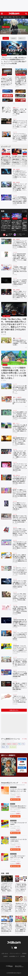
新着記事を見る (14, 710)
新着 (2, 17)
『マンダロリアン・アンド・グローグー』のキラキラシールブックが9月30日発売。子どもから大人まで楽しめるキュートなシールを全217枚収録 (20, 571)
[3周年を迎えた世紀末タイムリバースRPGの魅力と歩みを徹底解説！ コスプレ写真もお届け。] (6, 340)
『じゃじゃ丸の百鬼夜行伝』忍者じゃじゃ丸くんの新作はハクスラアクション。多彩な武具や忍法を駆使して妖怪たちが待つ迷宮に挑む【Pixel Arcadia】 (20, 200)
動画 (2, 211)
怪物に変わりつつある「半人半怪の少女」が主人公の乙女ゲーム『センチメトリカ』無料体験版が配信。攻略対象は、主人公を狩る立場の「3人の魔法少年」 (20, 519)
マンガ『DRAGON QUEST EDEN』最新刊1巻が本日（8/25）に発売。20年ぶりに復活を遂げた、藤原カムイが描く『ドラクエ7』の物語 (20, 257)
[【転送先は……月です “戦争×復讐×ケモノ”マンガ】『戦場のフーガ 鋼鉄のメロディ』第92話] (6, 110)
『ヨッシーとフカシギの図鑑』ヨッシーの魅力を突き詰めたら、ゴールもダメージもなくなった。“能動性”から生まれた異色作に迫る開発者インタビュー (20, 927)
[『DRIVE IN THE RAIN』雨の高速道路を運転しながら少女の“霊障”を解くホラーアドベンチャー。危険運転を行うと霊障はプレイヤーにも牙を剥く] (6, 620)
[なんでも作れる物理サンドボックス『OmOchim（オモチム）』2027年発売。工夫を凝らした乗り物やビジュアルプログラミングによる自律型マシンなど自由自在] (6, 412)
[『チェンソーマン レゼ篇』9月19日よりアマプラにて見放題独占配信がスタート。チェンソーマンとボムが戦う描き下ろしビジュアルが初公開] (14, 48)
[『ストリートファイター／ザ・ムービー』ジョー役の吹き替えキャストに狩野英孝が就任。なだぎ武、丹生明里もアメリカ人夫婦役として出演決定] (6, 134)
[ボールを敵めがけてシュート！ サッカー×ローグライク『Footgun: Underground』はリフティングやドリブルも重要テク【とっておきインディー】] (6, 171)
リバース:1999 (18, 338)
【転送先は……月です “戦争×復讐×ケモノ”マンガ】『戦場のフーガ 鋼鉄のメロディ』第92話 (19, 111)
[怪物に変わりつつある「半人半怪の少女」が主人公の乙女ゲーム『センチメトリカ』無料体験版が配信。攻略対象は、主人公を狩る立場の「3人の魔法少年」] (6, 516)
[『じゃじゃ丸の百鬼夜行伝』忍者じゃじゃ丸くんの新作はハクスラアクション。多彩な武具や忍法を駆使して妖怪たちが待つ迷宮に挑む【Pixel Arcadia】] (6, 197)
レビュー (15, 119)
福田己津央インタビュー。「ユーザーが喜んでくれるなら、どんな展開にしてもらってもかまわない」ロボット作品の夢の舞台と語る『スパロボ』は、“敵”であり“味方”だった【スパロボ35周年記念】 (6, 927)
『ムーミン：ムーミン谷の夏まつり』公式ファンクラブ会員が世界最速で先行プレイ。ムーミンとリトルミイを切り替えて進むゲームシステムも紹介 (6, 80)
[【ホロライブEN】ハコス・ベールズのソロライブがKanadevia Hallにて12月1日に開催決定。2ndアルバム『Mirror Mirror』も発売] (6, 529)
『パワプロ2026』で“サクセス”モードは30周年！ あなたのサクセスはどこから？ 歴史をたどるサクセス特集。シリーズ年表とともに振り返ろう (6, 907)
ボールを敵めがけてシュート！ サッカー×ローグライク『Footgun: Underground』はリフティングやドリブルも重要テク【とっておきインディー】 (20, 174)
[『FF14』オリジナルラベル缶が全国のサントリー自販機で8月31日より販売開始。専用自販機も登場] (6, 672)
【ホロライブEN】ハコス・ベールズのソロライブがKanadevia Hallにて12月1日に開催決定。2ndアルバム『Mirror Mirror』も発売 (20, 532)
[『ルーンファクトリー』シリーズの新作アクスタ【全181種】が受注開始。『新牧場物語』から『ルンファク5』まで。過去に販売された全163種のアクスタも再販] (6, 659)
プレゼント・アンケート (6, 154)
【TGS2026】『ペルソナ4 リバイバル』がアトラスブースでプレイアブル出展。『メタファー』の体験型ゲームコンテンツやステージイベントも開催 (20, 649)
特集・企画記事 (16, 169)
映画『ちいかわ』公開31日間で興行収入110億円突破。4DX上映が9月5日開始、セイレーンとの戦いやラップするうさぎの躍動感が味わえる (20, 558)
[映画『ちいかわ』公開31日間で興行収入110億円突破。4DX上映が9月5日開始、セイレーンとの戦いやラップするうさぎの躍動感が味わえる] (6, 555)
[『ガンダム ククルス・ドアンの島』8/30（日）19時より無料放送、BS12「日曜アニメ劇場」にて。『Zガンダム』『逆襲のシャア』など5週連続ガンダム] (6, 451)
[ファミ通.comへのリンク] (14, 13)
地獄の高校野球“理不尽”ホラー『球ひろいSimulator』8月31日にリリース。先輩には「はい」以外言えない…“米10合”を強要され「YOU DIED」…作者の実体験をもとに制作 (20, 441)
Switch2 (6, 17)
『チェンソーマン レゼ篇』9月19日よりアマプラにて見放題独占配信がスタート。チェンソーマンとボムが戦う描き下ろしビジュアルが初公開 (13, 60)
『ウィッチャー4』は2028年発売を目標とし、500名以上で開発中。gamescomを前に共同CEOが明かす (20, 282)
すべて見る (24, 211)
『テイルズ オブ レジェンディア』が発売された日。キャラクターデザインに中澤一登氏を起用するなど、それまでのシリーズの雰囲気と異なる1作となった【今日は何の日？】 (20, 244)
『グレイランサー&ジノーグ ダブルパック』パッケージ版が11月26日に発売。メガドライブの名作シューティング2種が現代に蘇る (20, 467)
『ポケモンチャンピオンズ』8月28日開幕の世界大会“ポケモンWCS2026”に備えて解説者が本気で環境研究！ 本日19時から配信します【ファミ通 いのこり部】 (20, 480)
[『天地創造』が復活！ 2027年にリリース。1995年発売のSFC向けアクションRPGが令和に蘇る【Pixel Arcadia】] (6, 267)
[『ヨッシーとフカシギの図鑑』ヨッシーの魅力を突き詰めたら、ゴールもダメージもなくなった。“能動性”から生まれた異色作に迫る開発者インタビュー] (21, 919)
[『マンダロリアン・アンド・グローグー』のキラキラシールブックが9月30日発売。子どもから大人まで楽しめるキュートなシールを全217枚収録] (6, 568)
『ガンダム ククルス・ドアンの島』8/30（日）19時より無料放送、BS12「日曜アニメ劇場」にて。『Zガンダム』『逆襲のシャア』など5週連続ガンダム (19, 454)
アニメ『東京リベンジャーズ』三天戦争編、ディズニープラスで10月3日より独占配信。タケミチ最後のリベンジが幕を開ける (20, 506)
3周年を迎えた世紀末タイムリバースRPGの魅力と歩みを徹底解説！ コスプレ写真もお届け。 (20, 342)
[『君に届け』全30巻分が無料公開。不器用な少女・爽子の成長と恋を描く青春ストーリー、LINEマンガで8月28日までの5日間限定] (6, 607)
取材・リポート (5, 27)
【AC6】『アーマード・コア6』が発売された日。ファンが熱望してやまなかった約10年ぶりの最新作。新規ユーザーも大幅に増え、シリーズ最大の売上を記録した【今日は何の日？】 (20, 187)
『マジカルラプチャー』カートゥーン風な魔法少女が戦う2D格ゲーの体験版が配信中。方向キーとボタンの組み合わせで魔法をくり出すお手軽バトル (20, 545)
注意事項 (5, 956)
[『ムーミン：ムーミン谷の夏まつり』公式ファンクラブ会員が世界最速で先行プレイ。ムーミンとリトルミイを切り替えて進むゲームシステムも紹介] (7, 71)
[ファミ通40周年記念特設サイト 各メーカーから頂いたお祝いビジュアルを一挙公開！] (6, 399)
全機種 (3, 744)
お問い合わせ (5, 953)
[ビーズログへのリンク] (19, 966)
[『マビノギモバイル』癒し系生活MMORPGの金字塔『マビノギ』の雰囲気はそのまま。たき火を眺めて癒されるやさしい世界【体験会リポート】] (14, 26)
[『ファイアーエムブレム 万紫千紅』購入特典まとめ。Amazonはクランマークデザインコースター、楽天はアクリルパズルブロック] (21, 878)
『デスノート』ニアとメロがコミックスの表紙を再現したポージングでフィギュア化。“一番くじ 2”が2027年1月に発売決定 (20, 636)
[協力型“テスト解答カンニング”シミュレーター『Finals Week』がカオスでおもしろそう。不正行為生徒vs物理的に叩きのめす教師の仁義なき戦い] (6, 490)
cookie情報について (14, 956)
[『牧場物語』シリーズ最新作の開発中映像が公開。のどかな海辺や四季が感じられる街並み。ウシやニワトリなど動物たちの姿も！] (14, 358)
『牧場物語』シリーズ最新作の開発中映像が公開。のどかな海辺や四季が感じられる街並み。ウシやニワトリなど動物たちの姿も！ (13, 372)
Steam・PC (5, 747)
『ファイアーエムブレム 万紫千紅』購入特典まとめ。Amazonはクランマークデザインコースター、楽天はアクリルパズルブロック (20, 887)
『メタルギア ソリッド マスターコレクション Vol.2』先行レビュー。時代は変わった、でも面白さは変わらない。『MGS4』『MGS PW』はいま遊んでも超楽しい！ (6, 887)
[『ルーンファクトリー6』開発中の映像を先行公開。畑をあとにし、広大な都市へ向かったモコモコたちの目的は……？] (6, 386)
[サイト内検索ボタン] (26, 13)
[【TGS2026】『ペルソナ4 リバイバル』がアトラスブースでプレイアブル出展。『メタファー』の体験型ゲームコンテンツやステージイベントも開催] (6, 646)
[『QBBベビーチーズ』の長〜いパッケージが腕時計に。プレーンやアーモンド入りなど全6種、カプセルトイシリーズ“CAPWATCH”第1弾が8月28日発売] (6, 697)
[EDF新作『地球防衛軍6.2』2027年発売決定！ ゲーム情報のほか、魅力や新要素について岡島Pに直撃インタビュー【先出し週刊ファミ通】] (21, 71)
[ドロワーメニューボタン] (2, 13)
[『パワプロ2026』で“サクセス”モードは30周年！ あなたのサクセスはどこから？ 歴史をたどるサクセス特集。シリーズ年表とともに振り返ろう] (7, 899)
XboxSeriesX (13, 747)
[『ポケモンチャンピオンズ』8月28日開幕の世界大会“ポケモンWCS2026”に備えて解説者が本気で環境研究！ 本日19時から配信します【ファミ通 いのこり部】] (6, 477)
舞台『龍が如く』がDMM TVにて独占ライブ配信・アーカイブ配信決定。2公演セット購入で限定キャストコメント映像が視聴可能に (20, 686)
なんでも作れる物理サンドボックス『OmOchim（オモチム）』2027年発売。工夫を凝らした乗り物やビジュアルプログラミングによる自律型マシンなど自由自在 (20, 415)
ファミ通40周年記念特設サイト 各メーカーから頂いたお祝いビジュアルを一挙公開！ (20, 401)
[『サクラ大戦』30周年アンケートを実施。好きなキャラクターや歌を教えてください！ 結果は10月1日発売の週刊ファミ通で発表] (6, 151)
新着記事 (13, 38)
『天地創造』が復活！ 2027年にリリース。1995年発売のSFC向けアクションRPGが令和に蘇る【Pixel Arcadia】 (20, 270)
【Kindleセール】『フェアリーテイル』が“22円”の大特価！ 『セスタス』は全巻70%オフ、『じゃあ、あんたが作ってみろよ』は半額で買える (21, 907)
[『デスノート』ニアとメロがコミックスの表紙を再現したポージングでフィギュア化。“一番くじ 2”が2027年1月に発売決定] (6, 633)
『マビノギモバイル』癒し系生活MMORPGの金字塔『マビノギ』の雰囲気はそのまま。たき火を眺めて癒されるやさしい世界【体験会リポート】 (13, 30)
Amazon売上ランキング (9, 783)
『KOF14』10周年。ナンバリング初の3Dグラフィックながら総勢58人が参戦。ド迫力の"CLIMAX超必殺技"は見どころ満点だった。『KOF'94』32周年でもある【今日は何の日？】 (20, 294)
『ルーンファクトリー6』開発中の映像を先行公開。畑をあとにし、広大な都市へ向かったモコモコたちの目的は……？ (20, 389)
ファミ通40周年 (18, 397)
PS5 (14, 17)
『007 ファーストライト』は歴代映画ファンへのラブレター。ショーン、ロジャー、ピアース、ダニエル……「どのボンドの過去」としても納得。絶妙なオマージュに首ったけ (20, 123)
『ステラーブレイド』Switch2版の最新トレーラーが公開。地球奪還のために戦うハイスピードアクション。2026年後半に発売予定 (20, 584)
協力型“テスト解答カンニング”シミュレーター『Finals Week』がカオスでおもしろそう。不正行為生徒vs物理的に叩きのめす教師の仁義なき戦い (20, 493)
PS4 (23, 744)
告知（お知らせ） (16, 475)
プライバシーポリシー (15, 953)
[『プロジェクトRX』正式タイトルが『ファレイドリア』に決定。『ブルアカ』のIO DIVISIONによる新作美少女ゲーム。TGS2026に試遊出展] (6, 594)
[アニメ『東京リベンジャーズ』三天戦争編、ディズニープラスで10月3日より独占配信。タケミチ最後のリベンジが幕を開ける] (6, 503)
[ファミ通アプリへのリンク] (9, 966)
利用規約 (24, 953)
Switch (10, 17)
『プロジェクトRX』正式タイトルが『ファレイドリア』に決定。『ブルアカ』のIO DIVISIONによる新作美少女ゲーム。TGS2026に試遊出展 (20, 597)
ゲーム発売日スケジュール (10, 739)
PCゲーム (18, 17)
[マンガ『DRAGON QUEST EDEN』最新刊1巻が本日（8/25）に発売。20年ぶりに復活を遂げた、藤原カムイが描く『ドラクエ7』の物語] (6, 254)
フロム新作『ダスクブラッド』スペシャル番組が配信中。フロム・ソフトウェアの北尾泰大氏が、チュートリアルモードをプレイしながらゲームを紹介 (17, 160)
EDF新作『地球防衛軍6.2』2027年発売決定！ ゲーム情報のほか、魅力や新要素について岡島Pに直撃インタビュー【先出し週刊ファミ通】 (21, 80)
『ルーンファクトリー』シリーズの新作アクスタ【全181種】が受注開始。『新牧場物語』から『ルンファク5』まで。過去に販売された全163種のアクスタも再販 (20, 662)
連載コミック (16, 107)
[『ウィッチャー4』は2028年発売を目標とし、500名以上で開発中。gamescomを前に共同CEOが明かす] (6, 280)
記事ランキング (22, 38)
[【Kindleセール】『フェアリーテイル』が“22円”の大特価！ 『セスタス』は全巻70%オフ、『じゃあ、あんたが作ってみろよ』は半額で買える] (21, 899)
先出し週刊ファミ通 (20, 74)
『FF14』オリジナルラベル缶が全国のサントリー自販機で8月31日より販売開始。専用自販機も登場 (20, 674)
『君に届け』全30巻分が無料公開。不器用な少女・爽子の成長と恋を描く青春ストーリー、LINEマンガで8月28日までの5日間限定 (20, 610)
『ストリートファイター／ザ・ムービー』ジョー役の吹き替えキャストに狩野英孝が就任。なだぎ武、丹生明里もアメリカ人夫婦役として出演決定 (20, 136)
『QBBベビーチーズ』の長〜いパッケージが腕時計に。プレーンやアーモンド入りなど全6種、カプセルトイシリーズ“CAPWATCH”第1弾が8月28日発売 (20, 699)
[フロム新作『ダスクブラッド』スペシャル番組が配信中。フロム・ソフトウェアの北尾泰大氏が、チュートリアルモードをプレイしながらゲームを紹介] (17, 151)
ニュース (4, 55)
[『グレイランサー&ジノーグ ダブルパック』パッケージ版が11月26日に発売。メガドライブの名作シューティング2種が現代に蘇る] (6, 464)
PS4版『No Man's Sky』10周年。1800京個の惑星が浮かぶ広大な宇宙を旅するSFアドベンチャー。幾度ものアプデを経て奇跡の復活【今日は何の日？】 (14, 325)
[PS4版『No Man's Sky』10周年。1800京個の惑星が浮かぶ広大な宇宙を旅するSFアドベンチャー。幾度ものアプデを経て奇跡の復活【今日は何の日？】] (14, 309)
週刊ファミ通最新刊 (8, 755)
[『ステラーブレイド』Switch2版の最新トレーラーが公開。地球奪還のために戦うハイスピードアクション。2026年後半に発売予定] (6, 581)
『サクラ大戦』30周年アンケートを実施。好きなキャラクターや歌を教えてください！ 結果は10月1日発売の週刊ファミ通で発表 (6, 160)
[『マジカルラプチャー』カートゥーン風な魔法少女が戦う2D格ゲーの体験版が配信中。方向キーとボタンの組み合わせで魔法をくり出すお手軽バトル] (6, 542)
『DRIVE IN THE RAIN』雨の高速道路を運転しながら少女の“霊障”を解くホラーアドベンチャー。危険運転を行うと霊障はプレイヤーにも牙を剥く (20, 623)
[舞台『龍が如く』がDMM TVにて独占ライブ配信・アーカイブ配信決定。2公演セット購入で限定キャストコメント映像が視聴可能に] (6, 684)
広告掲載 (22, 956)
